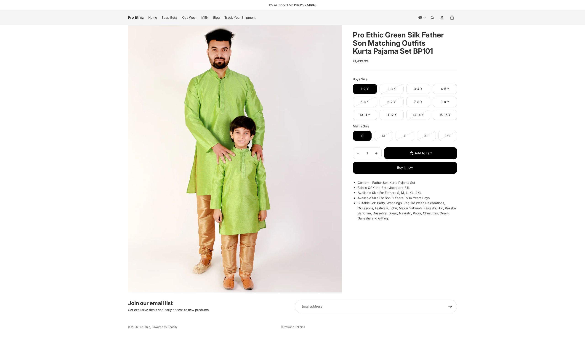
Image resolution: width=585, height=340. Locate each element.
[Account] (442, 18)
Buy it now (405, 167)
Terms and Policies (292, 327)
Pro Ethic (144, 327)
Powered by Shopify (165, 327)
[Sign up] (450, 306)
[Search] (432, 18)
